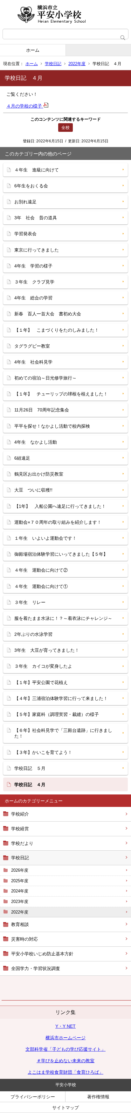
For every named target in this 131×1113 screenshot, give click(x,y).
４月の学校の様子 (24, 106)
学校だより (22, 843)
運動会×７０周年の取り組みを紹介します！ (57, 522)
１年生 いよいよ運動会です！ (45, 538)
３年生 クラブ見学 (34, 281)
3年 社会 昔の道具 (35, 217)
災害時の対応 (24, 939)
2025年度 (19, 880)
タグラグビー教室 (32, 346)
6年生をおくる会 (31, 185)
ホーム (32, 50)
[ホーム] (65, 14)
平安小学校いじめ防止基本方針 (42, 953)
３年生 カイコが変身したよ (43, 666)
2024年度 (19, 891)
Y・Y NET (65, 1026)
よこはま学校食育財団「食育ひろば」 (65, 1072)
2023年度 (19, 901)
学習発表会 (25, 233)
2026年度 (19, 870)
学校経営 (20, 828)
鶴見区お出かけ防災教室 (38, 474)
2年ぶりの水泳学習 (33, 634)
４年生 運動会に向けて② (41, 570)
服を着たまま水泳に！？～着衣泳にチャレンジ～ (63, 618)
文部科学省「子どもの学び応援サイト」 (65, 1049)
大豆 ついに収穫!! (33, 490)
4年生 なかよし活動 (35, 442)
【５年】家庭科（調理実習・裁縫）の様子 (56, 714)
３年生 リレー (29, 602)
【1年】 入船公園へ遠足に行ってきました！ (60, 506)
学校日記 (53, 63)
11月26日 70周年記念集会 (41, 409)
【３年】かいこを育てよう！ (43, 752)
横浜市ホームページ (65, 1037)
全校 (65, 127)
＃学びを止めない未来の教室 (65, 1060)
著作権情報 (98, 1096)
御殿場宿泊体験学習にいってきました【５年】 (61, 554)
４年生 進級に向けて (36, 169)
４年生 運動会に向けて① (41, 586)
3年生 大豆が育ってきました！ (46, 650)
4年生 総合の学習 (33, 297)
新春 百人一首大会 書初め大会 (47, 313)
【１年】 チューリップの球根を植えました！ (61, 393)
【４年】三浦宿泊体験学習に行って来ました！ (61, 698)
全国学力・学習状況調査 (35, 968)
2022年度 (77, 63)
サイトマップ (65, 1107)
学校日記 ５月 (29, 768)
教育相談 (20, 924)
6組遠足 (22, 458)
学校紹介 (20, 813)
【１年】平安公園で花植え (41, 682)
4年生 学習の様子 (33, 265)
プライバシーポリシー (32, 1096)
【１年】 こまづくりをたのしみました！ (56, 330)
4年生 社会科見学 (33, 362)
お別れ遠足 (25, 201)
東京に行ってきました (36, 249)
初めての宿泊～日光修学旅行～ (45, 377)
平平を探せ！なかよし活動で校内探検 (52, 426)
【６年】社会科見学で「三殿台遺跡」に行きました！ (63, 733)
